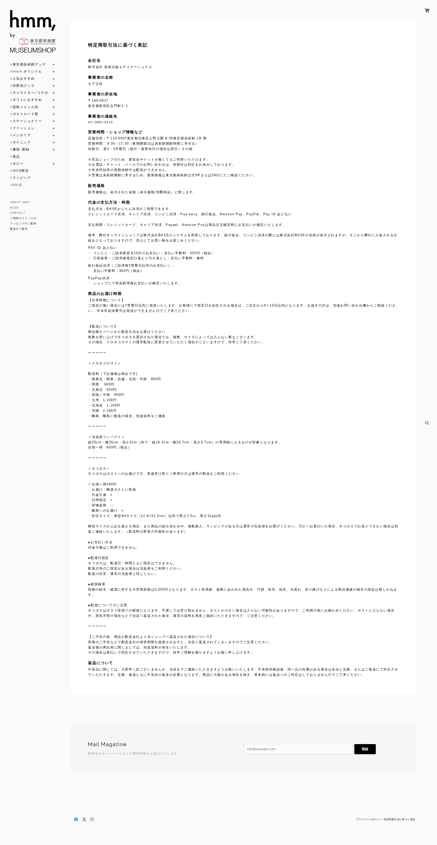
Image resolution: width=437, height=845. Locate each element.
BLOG (14, 207)
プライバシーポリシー (369, 819)
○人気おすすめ (22, 78)
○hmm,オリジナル (26, 71)
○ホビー (17, 163)
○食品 (15, 156)
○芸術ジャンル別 (24, 107)
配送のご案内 (19, 228)
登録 (365, 749)
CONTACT (17, 212)
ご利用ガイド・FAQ (23, 218)
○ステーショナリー (26, 121)
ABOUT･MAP (20, 202)
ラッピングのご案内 (23, 223)
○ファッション (22, 128)
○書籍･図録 (20, 149)
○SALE (16, 184)
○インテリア (20, 135)
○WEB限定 (19, 170)
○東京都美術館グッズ (28, 64)
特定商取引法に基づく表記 (400, 819)
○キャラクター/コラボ (29, 92)
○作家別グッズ (22, 85)
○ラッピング (20, 177)
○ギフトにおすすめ (26, 99)
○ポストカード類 (24, 114)
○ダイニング (20, 142)
